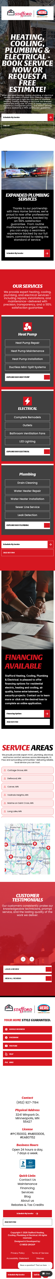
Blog (27, 1196)
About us (27, 1201)
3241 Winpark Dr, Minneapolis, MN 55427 (27, 1118)
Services (27, 1192)
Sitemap (40, 1258)
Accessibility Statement (18, 1258)
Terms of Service (40, 1253)
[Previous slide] (32, 959)
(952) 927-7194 (27, 1102)
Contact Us (27, 1180)
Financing (27, 1188)
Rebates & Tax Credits (27, 1205)
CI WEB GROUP (27, 1244)
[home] (27, 13)
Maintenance (27, 1184)
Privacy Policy (18, 1253)
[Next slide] (23, 959)
